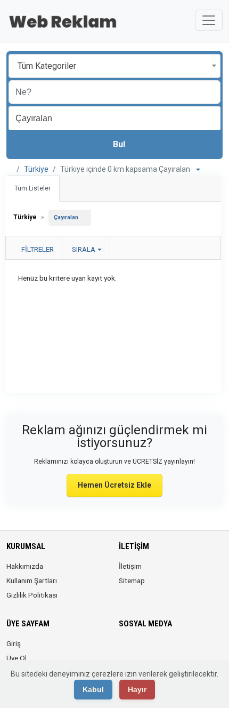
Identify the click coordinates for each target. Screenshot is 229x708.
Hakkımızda (24, 566)
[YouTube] (185, 650)
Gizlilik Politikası (32, 595)
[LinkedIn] (155, 650)
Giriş (13, 643)
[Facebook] (125, 650)
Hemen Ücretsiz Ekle (114, 485)
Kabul (93, 689)
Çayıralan (66, 217)
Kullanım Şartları (31, 580)
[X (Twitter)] (140, 650)
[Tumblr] (200, 650)
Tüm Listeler (32, 188)
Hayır (137, 689)
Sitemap (132, 580)
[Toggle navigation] (209, 20)
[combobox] (114, 66)
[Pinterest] (170, 650)
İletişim (130, 566)
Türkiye (36, 169)
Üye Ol (16, 658)
